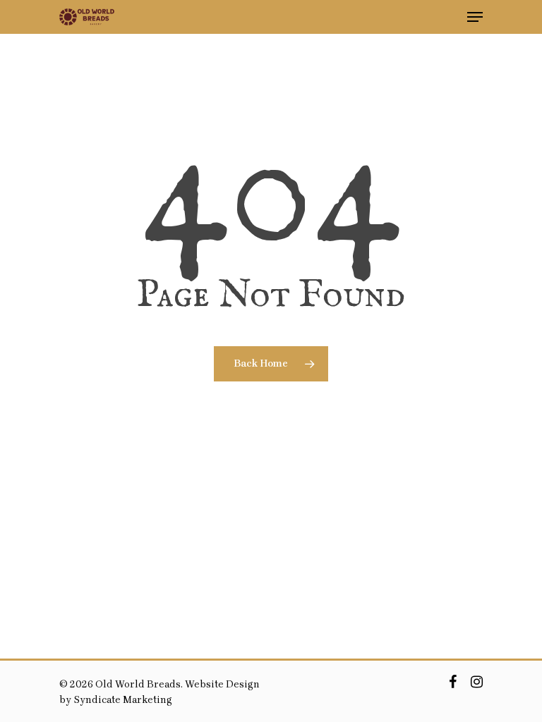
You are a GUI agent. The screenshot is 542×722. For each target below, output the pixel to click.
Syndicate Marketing (122, 700)
